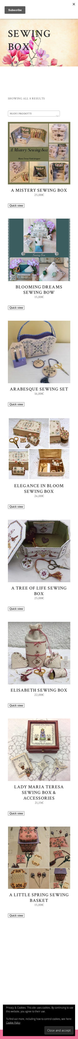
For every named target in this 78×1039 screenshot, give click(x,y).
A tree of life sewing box (39, 591)
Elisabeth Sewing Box (39, 690)
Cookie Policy (13, 1022)
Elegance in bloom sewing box (39, 488)
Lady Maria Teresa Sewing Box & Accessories (39, 792)
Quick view (16, 205)
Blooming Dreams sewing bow (39, 290)
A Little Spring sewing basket (39, 898)
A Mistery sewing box (39, 190)
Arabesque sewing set (39, 389)
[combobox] (34, 113)
